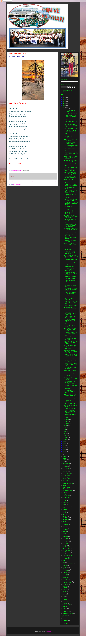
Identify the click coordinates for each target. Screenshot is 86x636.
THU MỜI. (65, 608)
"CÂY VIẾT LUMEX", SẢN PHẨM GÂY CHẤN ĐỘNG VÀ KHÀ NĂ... (70, 347)
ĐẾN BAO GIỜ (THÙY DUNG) (71, 305)
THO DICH (65, 599)
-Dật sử (64, 482)
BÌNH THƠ (65, 529)
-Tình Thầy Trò (66, 517)
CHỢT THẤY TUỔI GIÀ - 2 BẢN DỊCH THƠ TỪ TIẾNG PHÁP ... (70, 285)
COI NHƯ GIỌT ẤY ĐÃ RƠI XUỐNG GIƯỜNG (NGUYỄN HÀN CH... (70, 382)
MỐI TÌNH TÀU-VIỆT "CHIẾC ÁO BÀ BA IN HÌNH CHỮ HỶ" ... (70, 396)
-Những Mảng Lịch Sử (68, 490)
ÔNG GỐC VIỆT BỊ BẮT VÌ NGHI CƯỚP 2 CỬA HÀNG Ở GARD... (70, 245)
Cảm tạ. (64, 533)
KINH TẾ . (65, 567)
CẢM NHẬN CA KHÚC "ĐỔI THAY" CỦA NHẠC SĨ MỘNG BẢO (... (70, 411)
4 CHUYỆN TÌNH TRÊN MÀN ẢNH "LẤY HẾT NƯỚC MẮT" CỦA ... (70, 298)
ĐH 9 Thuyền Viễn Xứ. (68, 555)
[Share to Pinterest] (28, 170)
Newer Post (11, 182)
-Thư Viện (65, 512)
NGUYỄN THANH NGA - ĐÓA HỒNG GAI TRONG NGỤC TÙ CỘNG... (70, 387)
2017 (64, 447)
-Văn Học (65, 523)
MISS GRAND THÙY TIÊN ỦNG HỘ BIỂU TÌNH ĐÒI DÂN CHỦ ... (70, 329)
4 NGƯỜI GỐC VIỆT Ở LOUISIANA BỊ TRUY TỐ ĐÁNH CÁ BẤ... (70, 313)
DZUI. (64, 562)
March (65, 435)
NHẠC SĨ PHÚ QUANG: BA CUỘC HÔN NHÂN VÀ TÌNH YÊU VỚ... (70, 252)
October (66, 421)
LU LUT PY (65, 570)
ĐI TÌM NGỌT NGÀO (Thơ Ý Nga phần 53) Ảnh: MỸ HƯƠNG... (70, 294)
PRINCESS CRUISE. (67, 582)
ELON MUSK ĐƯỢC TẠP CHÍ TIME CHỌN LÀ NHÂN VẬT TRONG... (71, 203)
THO (64, 596)
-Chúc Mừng (65, 471)
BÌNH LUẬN (65, 526)
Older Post (54, 182)
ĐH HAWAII (65, 557)
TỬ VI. (64, 616)
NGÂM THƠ (65, 572)
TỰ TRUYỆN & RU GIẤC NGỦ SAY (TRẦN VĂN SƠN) (69, 391)
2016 (64, 449)
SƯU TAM (65, 586)
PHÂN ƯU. (65, 575)
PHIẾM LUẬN (66, 577)
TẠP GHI (65, 594)
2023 (64, 103)
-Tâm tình (65, 499)
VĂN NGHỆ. (65, 620)
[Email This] (23, 170)
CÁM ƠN (65, 531)
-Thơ (12, 171)
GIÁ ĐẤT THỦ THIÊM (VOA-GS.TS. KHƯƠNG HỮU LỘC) (70, 132)
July (65, 427)
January (66, 439)
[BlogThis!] (25, 170)
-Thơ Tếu (65, 507)
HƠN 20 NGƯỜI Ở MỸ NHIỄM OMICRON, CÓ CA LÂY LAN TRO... (70, 338)
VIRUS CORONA (66, 622)
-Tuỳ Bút (64, 521)
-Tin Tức (64, 516)
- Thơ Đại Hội (66, 468)
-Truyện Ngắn (66, 519)
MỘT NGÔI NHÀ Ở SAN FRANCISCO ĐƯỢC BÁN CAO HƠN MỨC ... (70, 216)
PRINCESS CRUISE (67, 581)
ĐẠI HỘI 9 (65, 545)
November (66, 419)
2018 (64, 445)
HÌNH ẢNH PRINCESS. (68, 563)
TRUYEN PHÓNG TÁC (68, 613)
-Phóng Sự (65, 494)
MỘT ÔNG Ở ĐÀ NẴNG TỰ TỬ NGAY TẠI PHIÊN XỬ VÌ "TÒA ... (71, 256)
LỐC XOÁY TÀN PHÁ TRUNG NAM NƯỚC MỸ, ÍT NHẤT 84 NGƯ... (71, 229)
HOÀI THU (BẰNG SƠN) (69, 278)
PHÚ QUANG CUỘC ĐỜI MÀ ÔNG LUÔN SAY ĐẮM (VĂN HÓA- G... (71, 153)
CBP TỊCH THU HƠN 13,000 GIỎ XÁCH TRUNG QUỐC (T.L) (70, 302)
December (66, 108)
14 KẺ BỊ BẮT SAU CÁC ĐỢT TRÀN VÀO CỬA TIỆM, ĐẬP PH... (70, 342)
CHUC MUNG (66, 538)
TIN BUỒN (65, 610)
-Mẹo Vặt (65, 488)
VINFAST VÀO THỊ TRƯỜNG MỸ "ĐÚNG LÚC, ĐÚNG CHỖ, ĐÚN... (70, 136)
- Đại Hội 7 (65, 458)
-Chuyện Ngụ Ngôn (67, 473)
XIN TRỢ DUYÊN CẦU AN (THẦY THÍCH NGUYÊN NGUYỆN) (70, 196)
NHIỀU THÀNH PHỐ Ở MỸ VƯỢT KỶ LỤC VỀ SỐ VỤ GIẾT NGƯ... (70, 208)
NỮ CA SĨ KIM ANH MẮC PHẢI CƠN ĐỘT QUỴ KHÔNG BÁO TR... (69, 321)
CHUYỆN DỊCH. (66, 540)
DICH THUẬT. (66, 558)
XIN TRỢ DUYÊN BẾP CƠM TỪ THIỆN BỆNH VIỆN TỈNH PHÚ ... (70, 191)
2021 (64, 107)
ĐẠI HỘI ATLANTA (67, 552)
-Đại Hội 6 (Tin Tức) (67, 475)
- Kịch (64, 461)
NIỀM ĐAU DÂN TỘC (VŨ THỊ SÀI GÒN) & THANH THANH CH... (71, 212)
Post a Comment (14, 176)
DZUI (64, 560)
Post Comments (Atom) (17, 184)
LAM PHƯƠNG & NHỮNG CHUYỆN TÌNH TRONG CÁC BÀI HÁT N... (70, 173)
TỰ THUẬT (65, 615)
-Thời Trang (65, 509)
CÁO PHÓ (65, 534)
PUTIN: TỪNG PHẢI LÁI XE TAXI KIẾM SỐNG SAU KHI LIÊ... (70, 221)
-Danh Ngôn (65, 480)
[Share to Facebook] (27, 170)
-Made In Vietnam (66, 487)
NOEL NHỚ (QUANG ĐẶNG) (70, 128)
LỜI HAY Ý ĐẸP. (66, 569)
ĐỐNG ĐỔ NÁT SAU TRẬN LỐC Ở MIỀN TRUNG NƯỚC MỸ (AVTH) (70, 225)
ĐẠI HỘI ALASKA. (67, 550)
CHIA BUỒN (65, 536)
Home (33, 182)
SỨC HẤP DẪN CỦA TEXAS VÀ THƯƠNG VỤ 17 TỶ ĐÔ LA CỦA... (70, 355)
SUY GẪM (65, 587)
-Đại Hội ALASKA (66, 478)
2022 (64, 105)
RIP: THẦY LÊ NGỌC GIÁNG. (70, 113)
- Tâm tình (65, 466)
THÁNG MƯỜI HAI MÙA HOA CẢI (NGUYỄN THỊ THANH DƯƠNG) (70, 378)
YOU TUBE (65, 623)
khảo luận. (65, 565)
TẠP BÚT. (65, 593)
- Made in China (66, 463)
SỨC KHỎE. (65, 584)
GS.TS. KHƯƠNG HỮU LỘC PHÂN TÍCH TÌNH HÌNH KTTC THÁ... (70, 360)
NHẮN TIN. (65, 574)
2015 (64, 451)
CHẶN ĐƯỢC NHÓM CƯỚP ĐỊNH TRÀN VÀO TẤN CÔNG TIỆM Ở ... (70, 325)
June (65, 429)
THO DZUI (65, 603)
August (65, 425)
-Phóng (64, 492)
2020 (64, 441)
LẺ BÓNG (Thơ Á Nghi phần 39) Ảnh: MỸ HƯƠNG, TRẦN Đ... (70, 181)
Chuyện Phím (66, 541)
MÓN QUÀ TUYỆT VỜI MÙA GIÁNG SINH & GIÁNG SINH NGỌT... (70, 157)
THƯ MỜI (65, 606)
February (66, 437)
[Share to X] (26, 170)
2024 (64, 101)
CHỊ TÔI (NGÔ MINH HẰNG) (70, 167)
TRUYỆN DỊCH (66, 611)
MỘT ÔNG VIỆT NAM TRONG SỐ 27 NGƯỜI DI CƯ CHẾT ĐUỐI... (71, 121)
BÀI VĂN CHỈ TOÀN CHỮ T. (70, 408)
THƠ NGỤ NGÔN (67, 604)
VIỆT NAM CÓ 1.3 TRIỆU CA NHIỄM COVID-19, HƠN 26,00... (70, 334)
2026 (64, 97)
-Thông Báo (65, 511)
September (66, 423)
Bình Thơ (65, 528)
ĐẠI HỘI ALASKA (66, 548)
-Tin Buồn (65, 514)
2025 (64, 99)
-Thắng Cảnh (65, 502)
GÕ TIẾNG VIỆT (66, 91)
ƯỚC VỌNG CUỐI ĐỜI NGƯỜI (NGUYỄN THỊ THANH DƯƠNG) (69, 269)
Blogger (49, 631)
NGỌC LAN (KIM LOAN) (69, 266)
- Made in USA (66, 465)
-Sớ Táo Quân (66, 497)
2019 (64, 443)
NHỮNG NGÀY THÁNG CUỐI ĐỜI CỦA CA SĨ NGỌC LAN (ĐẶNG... (70, 289)
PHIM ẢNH (65, 579)
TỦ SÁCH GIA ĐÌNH (67, 90)
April (65, 433)
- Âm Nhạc (65, 456)
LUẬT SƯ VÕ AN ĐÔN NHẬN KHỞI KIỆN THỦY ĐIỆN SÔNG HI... (70, 237)
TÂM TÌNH (65, 589)
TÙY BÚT (65, 618)
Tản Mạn (64, 591)
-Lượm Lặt (65, 485)
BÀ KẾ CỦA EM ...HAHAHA (70, 276)
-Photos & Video (66, 495)
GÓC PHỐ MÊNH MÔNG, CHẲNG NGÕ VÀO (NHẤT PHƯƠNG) (70, 273)
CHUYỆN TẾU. (66, 543)
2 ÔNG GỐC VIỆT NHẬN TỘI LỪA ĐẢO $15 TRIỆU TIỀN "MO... (70, 125)
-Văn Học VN (65, 524)
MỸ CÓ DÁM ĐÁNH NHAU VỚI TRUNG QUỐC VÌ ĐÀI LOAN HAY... (70, 309)
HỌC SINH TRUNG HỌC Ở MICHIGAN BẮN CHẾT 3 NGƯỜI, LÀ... (70, 416)
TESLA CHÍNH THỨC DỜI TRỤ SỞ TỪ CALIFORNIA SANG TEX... (70, 351)
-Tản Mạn (65, 500)
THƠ (64, 598)
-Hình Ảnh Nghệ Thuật (68, 483)
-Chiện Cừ (65, 470)
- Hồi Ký (64, 459)
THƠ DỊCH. (65, 601)
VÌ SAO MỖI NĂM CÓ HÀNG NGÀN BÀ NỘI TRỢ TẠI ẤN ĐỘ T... (70, 117)
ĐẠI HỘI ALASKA (66, 546)
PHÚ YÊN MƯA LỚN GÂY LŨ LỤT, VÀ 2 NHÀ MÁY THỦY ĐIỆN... (70, 364)
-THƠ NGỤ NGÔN (67, 505)
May (65, 431)
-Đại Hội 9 (65, 477)
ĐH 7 (64, 553)
